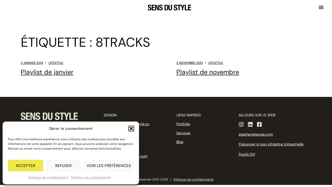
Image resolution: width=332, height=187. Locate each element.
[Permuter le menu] (321, 7)
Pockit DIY (247, 154)
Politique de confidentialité (48, 177)
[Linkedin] (250, 124)
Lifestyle (56, 63)
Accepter (25, 165)
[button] (131, 128)
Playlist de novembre (207, 72)
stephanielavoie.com (256, 134)
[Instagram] (241, 124)
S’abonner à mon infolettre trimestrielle (271, 144)
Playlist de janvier (47, 72)
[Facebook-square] (259, 124)
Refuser (63, 165)
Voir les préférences (109, 165)
